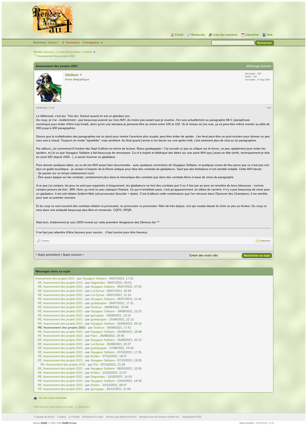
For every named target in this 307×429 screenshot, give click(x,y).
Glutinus (71, 75)
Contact (61, 416)
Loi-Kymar (97, 290)
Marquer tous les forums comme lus (159, 416)
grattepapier (99, 303)
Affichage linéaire (258, 66)
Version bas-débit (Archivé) (121, 416)
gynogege (97, 315)
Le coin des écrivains (69, 52)
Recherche (198, 34)
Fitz (95, 364)
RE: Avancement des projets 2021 (60, 282)
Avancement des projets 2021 (55, 278)
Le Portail (74, 416)
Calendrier (252, 34)
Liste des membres (225, 34)
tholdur (95, 356)
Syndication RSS (191, 416)
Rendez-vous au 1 (44, 52)
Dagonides (98, 282)
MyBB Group (69, 423)
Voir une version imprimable (52, 398)
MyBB (44, 423)
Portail (179, 34)
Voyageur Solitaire (94, 278)
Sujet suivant (72, 254)
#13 (269, 108)
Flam (94, 335)
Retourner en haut (92, 416)
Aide (270, 34)
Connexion (73, 42)
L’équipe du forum (44, 416)
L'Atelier (87, 52)
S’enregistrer (90, 42)
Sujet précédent (49, 254)
